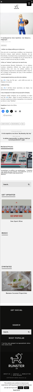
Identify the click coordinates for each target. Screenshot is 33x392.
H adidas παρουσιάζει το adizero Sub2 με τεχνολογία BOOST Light (16, 139)
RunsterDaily (15, 123)
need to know (5, 123)
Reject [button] (26, 387)
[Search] (31, 1)
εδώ (4, 80)
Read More (16, 390)
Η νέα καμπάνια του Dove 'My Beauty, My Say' (16, 133)
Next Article (16, 136)
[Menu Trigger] (29, 3)
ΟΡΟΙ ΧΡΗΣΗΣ (17, 375)
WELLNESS (3, 45)
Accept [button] (20, 387)
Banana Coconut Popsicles (14, 293)
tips (23, 123)
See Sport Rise (12, 221)
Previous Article (16, 131)
